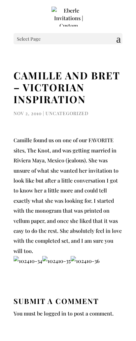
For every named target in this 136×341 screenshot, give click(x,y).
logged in (55, 313)
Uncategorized (67, 113)
